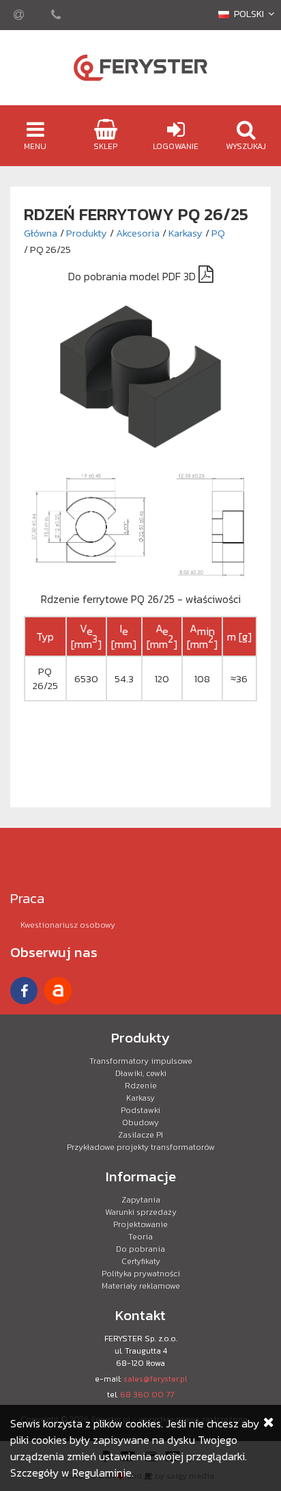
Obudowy (140, 1122)
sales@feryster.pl (155, 1379)
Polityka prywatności (141, 1273)
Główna (40, 233)
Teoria (140, 1237)
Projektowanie (140, 1224)
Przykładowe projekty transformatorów (141, 1147)
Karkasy (185, 233)
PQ (218, 233)
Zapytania (140, 1200)
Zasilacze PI (140, 1135)
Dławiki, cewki (140, 1073)
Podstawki (140, 1110)
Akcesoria (138, 233)
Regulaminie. (103, 1472)
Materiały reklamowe (141, 1286)
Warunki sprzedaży (141, 1212)
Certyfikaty (140, 1261)
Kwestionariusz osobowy (67, 925)
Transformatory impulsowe (140, 1061)
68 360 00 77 (147, 1394)
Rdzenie (141, 1085)
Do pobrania (140, 1249)
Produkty (86, 233)
